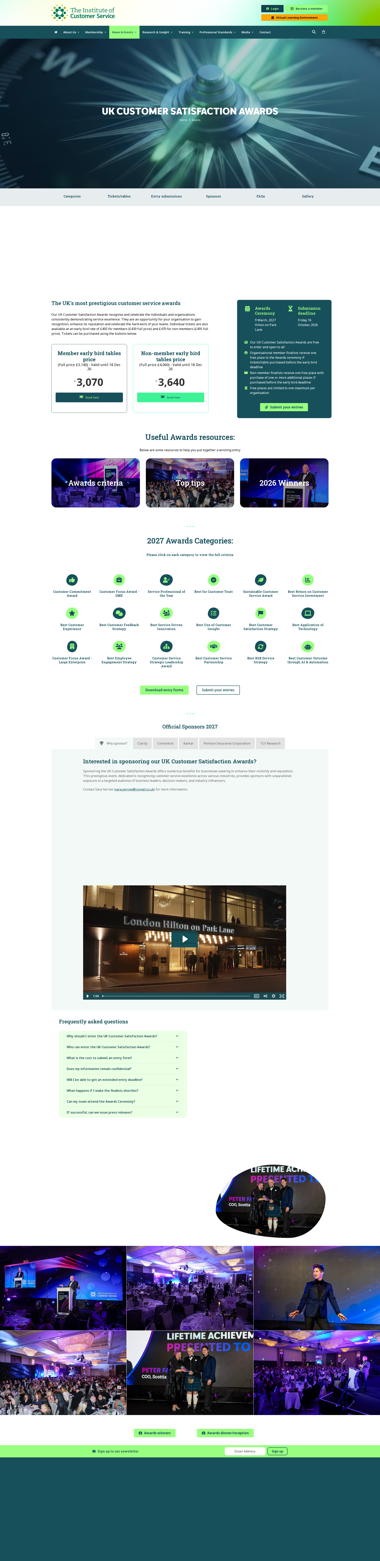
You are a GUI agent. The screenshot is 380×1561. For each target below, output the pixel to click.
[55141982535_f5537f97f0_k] (190, 1289)
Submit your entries (218, 691)
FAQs (260, 197)
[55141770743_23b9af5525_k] (63, 1373)
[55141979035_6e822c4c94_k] (317, 1373)
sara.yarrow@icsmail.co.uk (134, 790)
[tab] (113, 744)
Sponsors (213, 197)
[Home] (55, 33)
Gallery (308, 197)
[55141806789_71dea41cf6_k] (190, 1373)
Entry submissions (166, 197)
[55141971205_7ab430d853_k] (317, 1289)
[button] (324, 33)
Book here (92, 398)
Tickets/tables (119, 197)
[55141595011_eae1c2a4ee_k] (63, 1289)
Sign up (277, 1452)
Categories (72, 197)
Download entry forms (164, 691)
